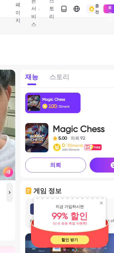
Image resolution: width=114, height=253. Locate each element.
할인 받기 (69, 240)
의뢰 (55, 164)
